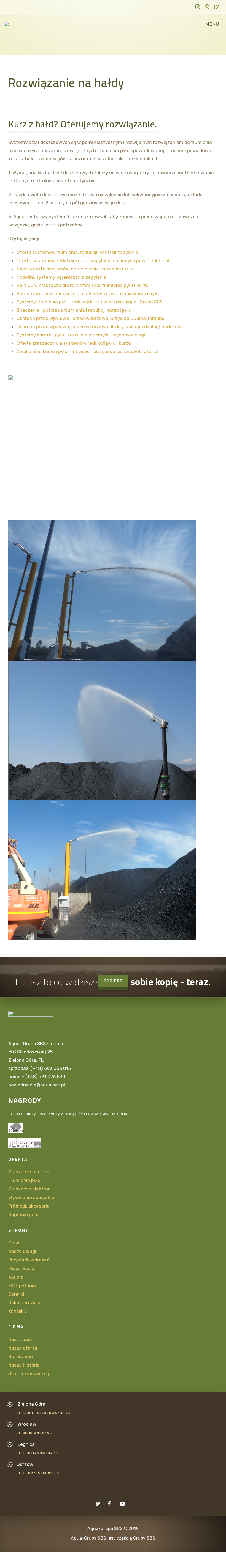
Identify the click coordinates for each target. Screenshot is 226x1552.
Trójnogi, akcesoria (29, 1206)
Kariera (16, 1277)
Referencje (21, 1356)
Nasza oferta (22, 1348)
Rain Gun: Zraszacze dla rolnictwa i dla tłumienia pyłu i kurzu (83, 285)
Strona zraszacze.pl (30, 1373)
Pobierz (113, 981)
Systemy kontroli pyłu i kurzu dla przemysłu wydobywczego (82, 335)
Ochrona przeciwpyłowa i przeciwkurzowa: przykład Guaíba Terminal (91, 318)
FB (111, 1503)
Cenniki (16, 1294)
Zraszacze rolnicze (28, 1172)
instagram (197, 7)
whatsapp (207, 7)
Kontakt (17, 1311)
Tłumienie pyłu (24, 1180)
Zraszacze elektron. (30, 1189)
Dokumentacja (24, 1302)
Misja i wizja (21, 1268)
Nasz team (20, 1339)
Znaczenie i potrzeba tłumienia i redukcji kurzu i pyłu (74, 310)
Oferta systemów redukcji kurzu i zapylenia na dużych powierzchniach (94, 260)
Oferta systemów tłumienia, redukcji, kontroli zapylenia (77, 252)
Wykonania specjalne (31, 1197)
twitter (216, 7)
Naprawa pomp (24, 1214)
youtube (124, 1503)
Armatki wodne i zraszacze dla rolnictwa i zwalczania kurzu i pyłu (88, 293)
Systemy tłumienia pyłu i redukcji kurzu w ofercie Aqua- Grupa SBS (90, 302)
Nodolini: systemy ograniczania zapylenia (61, 277)
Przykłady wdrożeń (29, 1260)
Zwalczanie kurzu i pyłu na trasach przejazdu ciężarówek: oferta (87, 351)
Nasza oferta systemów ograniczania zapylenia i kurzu (76, 269)
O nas (14, 1243)
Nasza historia (24, 1365)
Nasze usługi (22, 1251)
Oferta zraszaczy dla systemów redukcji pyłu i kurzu (74, 343)
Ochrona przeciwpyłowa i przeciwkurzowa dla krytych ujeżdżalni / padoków (99, 326)
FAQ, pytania (22, 1285)
